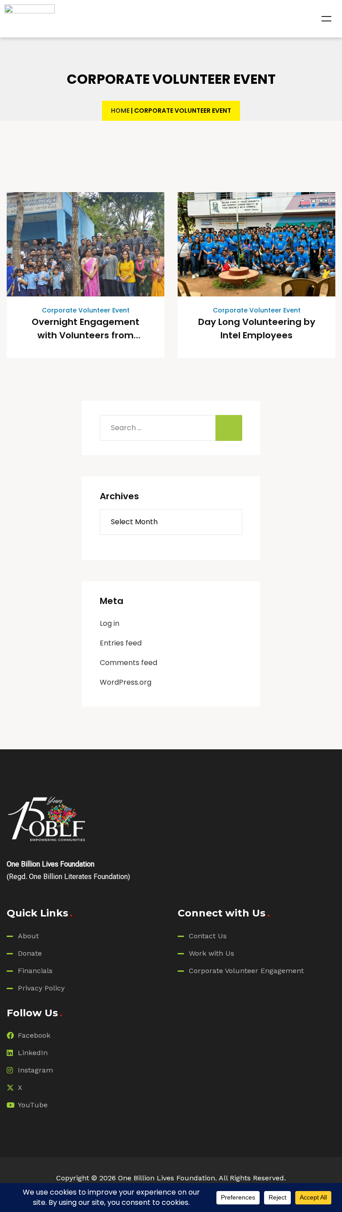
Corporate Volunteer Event (86, 310)
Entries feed (121, 643)
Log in (109, 623)
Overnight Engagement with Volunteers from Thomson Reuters (85, 335)
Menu (326, 19)
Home (120, 110)
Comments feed (128, 662)
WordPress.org (125, 682)
